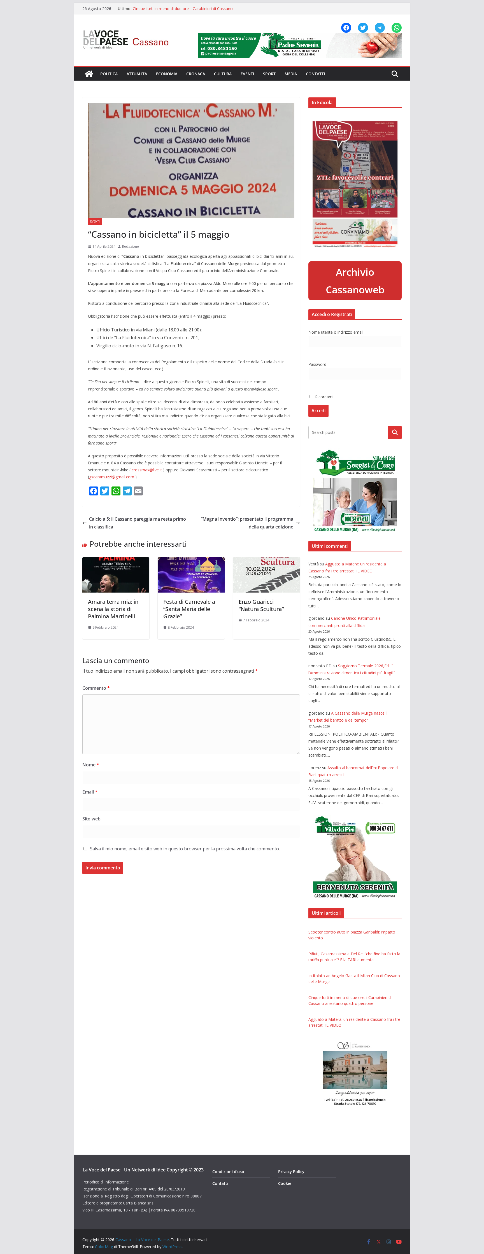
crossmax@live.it (147, 469)
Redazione (130, 246)
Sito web (91, 819)
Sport (269, 73)
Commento (96, 688)
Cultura (223, 73)
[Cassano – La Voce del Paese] (89, 74)
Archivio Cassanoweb (355, 280)
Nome (90, 765)
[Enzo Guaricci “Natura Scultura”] (266, 561)
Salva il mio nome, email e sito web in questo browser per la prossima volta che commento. (185, 849)
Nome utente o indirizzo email (335, 332)
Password (317, 364)
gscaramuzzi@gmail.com (111, 476)
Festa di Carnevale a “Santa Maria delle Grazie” (189, 609)
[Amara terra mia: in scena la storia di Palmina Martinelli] (115, 561)
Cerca (395, 432)
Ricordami (323, 396)
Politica (109, 73)
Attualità (137, 73)
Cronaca (195, 73)
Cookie (284, 1183)
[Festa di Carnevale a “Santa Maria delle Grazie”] (191, 561)
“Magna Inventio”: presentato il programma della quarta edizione (247, 523)
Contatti (315, 73)
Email (89, 792)
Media (291, 73)
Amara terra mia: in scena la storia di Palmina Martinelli (113, 609)
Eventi (247, 73)
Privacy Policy (291, 1171)
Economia (166, 73)
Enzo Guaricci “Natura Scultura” (261, 605)
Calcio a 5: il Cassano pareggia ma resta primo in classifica (137, 523)
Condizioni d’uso (228, 1171)
